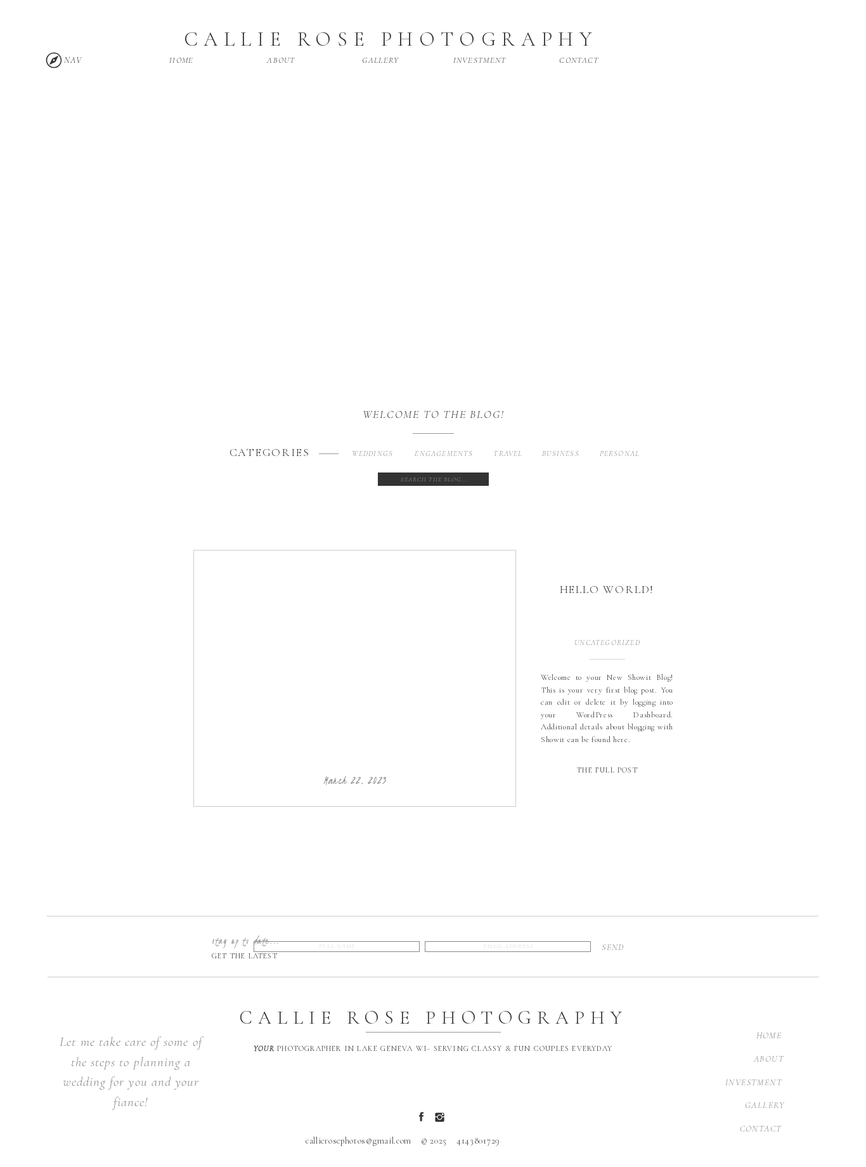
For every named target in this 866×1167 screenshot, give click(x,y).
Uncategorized (607, 642)
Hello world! (607, 589)
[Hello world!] (355, 661)
